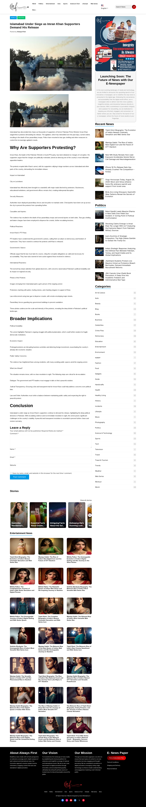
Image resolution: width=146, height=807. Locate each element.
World (13, 17)
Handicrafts (99, 385)
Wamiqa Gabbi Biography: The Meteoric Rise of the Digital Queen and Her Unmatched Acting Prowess (22, 738)
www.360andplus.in (84, 796)
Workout (98, 482)
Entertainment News (21, 533)
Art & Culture (100, 293)
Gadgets (98, 374)
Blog (97, 309)
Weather (98, 471)
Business (98, 320)
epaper (97, 358)
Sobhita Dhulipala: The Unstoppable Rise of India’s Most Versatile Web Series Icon (22, 648)
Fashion (98, 363)
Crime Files (99, 331)
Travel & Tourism (101, 460)
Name (13, 449)
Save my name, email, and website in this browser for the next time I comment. (42, 473)
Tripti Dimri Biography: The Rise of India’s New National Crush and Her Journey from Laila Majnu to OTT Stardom (50, 678)
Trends (97, 465)
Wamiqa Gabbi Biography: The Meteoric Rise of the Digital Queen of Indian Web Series (21, 707)
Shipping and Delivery (113, 765)
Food (97, 368)
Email (12, 457)
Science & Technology (103, 433)
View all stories (86, 500)
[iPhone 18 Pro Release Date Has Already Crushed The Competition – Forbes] (99, 170)
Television (99, 449)
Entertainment (100, 347)
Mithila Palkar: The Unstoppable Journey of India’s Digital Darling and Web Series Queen (22, 618)
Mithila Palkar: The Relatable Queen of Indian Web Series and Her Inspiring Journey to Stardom (50, 588)
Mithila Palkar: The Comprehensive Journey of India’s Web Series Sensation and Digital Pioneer (22, 589)
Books (97, 314)
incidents (98, 406)
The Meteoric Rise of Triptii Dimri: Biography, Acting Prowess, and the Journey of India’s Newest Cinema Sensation (79, 708)
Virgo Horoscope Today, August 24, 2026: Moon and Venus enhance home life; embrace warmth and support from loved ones (119, 183)
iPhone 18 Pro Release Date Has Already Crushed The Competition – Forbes (119, 169)
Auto (97, 298)
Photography (100, 422)
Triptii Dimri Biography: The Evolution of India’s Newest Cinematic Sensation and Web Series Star (21, 559)
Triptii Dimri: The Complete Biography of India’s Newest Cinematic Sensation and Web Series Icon (49, 619)
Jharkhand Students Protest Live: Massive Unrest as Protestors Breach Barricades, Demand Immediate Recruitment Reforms (120, 264)
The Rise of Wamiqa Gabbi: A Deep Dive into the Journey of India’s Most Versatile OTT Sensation (49, 708)
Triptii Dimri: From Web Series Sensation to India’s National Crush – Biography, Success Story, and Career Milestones (77, 738)
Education (99, 341)
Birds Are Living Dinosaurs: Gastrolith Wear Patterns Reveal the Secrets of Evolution (120, 194)
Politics (21, 17)
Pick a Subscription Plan (116, 758)
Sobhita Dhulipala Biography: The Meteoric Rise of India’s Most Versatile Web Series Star (79, 588)
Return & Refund (112, 768)
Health (97, 390)
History (98, 401)
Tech (97, 444)
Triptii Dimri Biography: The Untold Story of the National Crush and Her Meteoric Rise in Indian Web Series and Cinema (49, 738)
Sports (97, 439)
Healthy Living (100, 395)
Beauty (97, 304)
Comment (14, 434)
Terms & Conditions (113, 762)
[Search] (134, 7)
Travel (97, 455)
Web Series (99, 476)
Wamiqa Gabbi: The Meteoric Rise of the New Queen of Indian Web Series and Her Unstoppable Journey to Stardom (50, 649)
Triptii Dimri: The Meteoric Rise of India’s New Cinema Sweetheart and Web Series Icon (79, 648)
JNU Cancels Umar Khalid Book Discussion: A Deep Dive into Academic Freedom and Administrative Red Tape (118, 276)
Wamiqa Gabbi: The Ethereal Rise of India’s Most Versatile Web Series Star (79, 618)
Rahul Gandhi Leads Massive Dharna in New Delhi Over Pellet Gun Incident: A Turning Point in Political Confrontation (120, 214)
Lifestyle (98, 412)
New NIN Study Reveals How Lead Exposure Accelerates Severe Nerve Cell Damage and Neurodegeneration (120, 157)
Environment (100, 352)
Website (13, 465)
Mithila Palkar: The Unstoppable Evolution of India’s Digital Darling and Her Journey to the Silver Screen (78, 559)
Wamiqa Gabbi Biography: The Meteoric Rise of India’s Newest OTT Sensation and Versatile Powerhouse (78, 678)
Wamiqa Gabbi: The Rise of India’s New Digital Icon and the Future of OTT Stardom (49, 558)
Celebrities (99, 325)
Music (97, 417)
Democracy (99, 336)
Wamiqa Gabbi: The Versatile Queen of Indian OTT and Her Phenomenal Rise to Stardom (20, 678)
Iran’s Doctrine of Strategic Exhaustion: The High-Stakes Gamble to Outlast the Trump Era (120, 238)
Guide (97, 379)
